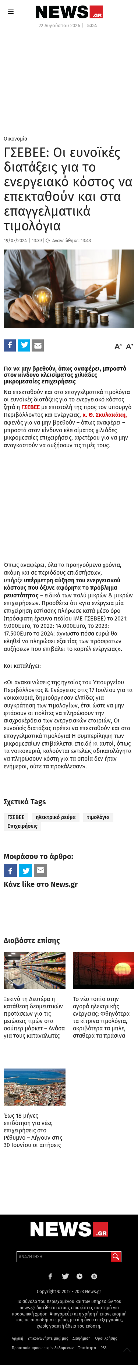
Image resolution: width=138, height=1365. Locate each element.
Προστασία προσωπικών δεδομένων (43, 1348)
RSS (103, 1348)
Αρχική (17, 1338)
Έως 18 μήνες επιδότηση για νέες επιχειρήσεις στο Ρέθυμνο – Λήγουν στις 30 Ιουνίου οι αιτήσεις (33, 1130)
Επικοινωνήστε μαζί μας (48, 1338)
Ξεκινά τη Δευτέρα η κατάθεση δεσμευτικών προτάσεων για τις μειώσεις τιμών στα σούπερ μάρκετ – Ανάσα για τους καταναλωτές (34, 1017)
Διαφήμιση (81, 1338)
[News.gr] (69, 12)
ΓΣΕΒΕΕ (16, 817)
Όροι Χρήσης (106, 1338)
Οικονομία (15, 139)
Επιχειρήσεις (22, 826)
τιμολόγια (98, 817)
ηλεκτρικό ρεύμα (56, 817)
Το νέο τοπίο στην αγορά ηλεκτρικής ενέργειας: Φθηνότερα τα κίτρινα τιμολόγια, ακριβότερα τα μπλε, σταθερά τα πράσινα (101, 1017)
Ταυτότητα (87, 1348)
